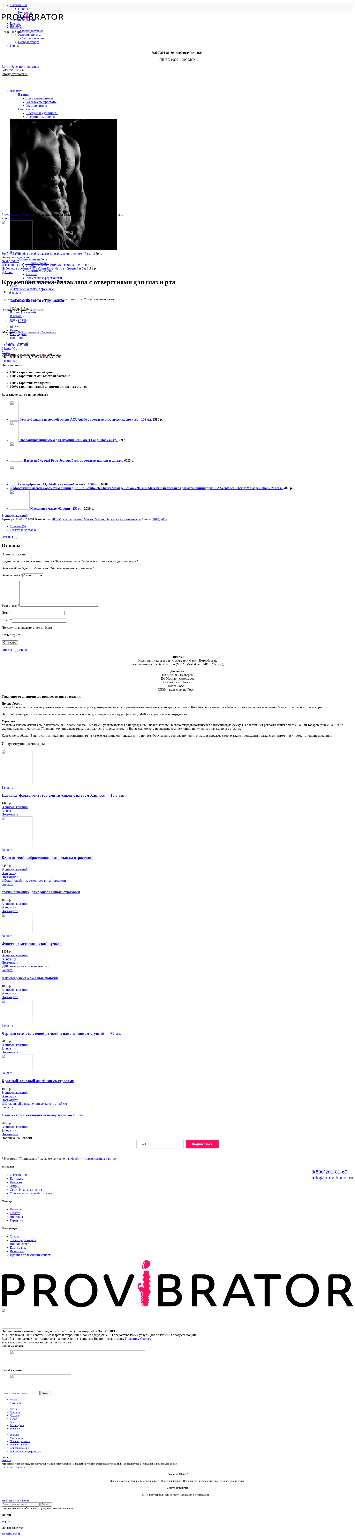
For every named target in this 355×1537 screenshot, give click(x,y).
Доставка (16, 1216)
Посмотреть (10, 814)
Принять (20, 1466)
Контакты (17, 1178)
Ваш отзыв (10, 605)
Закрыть (15, 292)
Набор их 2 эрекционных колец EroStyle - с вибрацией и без (44, 268)
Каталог (27, 214)
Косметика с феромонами (44, 278)
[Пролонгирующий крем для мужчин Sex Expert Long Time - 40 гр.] (15, 440)
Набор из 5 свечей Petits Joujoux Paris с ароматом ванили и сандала (74, 460)
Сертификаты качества (26, 1189)
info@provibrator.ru (332, 1177)
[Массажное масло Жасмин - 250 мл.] (20, 508)
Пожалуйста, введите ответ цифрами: (28, 627)
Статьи (15, 1236)
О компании (18, 1175)
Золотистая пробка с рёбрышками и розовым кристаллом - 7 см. (47, 253)
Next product (10, 261)
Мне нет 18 (23, 1500)
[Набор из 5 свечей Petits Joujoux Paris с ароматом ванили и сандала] (17, 460)
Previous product (13, 218)
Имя (6, 612)
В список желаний (23, 312)
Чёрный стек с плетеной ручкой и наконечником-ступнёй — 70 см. (61, 1033)
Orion (22, 321)
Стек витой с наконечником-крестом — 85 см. (43, 1115)
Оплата (15, 1213)
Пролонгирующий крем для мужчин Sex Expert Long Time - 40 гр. (69, 440)
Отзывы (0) (18, 526)
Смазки (31, 274)
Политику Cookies (138, 1338)
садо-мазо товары (128, 519)
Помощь (16, 1209)
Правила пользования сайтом (30, 1255)
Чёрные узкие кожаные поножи (30, 978)
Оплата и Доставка (23, 530)
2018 (155, 519)
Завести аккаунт (11, 1533)
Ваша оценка (12, 575)
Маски (88, 519)
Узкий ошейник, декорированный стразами (41, 892)
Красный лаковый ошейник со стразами (38, 1081)
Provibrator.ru (11, 214)
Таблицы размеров (23, 1240)
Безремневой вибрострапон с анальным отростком (47, 858)
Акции (15, 1186)
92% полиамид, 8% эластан (37, 332)
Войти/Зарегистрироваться (25, 1451)
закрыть (6, 1460)
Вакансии (17, 1251)
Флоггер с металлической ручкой (32, 944)
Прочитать (8, 1466)
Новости (24, 8)
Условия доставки (30, 31)
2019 (164, 519)
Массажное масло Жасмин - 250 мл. (57, 508)
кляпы (67, 519)
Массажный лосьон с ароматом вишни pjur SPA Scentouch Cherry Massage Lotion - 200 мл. (215, 488)
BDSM (56, 519)
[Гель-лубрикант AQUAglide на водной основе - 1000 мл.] (14, 484)
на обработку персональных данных (91, 1158)
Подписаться (202, 1144)
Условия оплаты (29, 34)
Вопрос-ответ (19, 1244)
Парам (110, 519)
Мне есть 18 (9, 1500)
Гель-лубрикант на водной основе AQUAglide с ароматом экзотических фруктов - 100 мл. (86, 419)
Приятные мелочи (39, 270)
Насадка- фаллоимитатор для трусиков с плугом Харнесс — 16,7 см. (63, 795)
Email (7, 620)
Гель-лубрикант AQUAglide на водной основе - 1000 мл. (59, 484)
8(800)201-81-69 (329, 1172)
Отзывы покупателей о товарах (32, 1193)
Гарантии (16, 1220)
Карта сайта (18, 1247)
